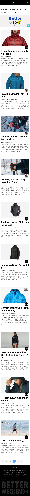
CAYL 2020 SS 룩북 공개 (14, 440)
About (5, 470)
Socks (14, 12)
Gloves (9, 12)
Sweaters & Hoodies (15, 9)
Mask (18, 12)
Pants (6, 9)
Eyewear (24, 9)
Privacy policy (18, 470)
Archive (3, 7)
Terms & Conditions (11, 470)
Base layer (3, 12)
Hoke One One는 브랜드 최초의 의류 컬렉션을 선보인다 (14, 355)
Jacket (2, 9)
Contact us (24, 470)
